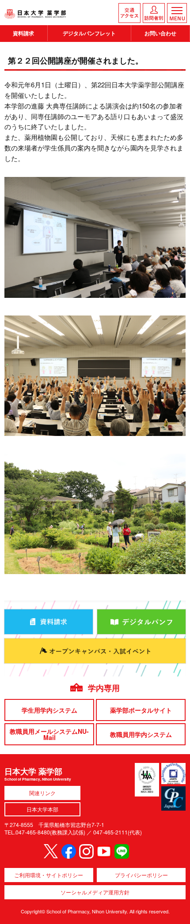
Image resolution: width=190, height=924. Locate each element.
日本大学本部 (42, 809)
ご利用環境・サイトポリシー (48, 875)
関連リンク (42, 792)
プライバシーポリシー (141, 875)
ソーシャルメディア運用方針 (95, 892)
